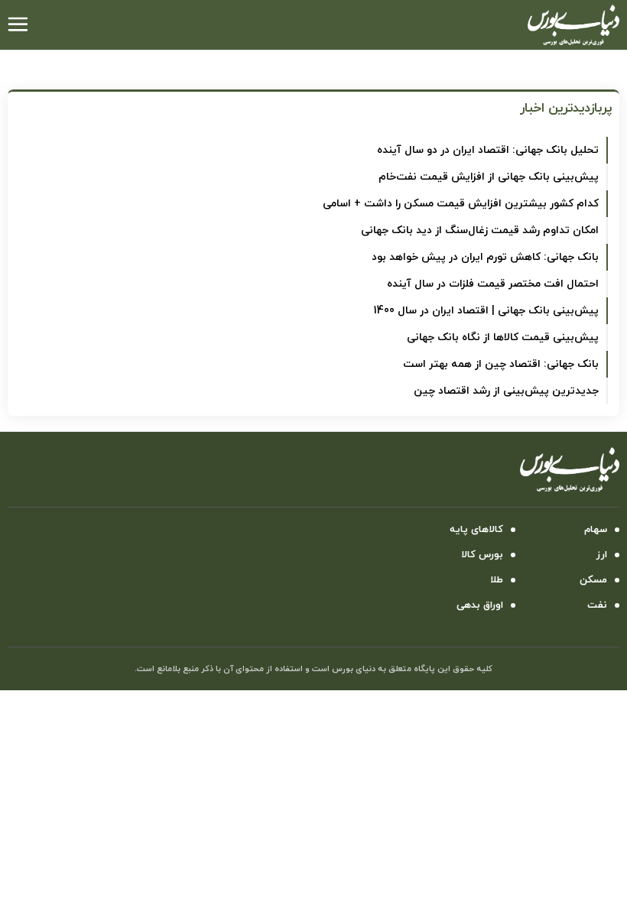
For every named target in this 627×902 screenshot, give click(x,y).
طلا (496, 580)
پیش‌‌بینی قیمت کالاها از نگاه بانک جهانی (503, 337)
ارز (601, 555)
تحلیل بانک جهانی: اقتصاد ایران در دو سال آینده (488, 150)
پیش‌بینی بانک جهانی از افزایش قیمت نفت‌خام (488, 177)
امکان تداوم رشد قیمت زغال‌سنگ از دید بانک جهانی (480, 230)
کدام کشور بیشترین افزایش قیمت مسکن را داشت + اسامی (461, 203)
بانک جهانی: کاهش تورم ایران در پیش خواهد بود (485, 257)
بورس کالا (482, 555)
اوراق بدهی (479, 605)
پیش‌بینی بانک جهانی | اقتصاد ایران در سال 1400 (486, 310)
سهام (595, 530)
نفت (597, 605)
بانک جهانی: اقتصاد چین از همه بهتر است (501, 364)
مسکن (593, 580)
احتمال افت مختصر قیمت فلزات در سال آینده (493, 284)
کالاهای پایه (476, 530)
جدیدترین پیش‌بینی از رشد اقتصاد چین (506, 391)
